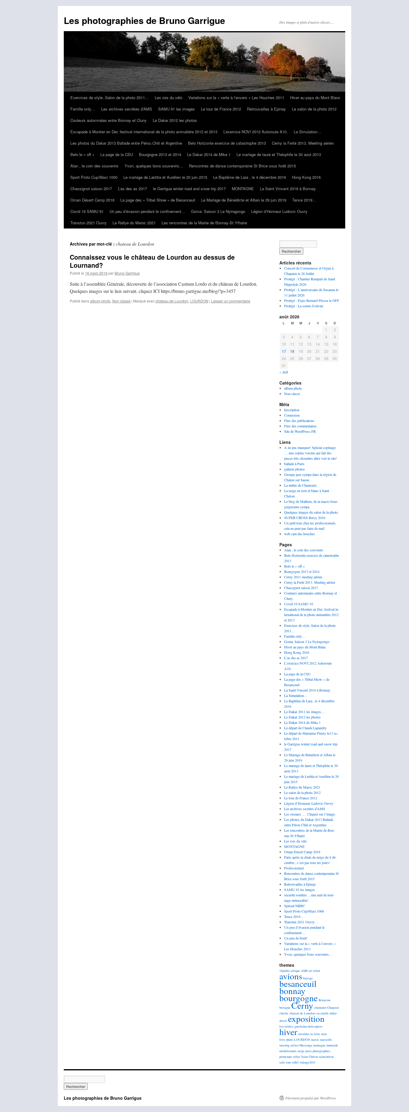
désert (283, 1021)
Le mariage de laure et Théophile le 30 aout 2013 (279, 154)
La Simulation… (307, 131)
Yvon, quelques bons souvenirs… (154, 166)
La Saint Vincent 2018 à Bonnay (288, 188)
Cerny (302, 1005)
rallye (296, 1056)
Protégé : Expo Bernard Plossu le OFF (311, 300)
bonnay (292, 990)
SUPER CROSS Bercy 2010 (304, 517)
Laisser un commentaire (230, 300)
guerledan (301, 1026)
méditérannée (288, 1051)
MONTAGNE (243, 188)
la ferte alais (318, 1034)
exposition (306, 1018)
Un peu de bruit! (295, 938)
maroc (315, 1039)
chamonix (320, 1007)
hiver (288, 1031)
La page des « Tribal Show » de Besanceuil (157, 200)
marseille (326, 1039)
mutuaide (332, 1045)
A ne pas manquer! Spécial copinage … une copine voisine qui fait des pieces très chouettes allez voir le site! (310, 453)
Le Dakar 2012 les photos (175, 120)
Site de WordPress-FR (300, 431)
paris (308, 1051)
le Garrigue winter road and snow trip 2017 (189, 188)
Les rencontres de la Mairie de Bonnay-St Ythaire (204, 223)
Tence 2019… (304, 200)
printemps (285, 1056)
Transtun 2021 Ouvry (88, 223)
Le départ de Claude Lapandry (305, 727)
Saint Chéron (309, 1056)
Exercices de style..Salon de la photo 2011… (109, 97)
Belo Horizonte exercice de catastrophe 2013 (227, 143)
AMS (304, 971)
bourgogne (298, 998)
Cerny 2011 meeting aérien (303, 576)
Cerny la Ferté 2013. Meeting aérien (303, 143)
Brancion (324, 1000)
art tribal (314, 971)
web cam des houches (299, 533)
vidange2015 (307, 1062)
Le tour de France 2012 (221, 109)
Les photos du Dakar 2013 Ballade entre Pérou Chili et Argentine (126, 143)
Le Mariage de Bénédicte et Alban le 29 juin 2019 (243, 200)
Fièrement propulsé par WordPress (310, 1098)
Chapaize (333, 1007)
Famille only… (82, 109)
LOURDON (199, 300)
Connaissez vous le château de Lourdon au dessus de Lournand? (152, 261)
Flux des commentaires (300, 425)
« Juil (283, 371)
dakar (333, 1013)
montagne (319, 1045)
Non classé (121, 300)
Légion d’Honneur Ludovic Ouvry (279, 211)
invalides (304, 1034)
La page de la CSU (116, 154)
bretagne (284, 1007)
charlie (283, 1013)
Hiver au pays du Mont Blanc (315, 97)
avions (290, 976)
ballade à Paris (294, 463)
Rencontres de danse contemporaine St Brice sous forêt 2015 (242, 166)
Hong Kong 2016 (306, 177)
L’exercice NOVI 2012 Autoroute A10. (255, 131)
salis (282, 1062)
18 (292, 351)
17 (284, 351)
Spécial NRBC (294, 905)
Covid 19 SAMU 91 (87, 211)
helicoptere (315, 1026)
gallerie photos (294, 469)
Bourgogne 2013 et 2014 (160, 154)
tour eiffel (292, 1062)
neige (301, 1051)
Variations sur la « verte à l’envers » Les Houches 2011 (236, 97)
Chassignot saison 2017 (91, 188)
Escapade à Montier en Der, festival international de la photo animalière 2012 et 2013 (143, 131)
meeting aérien (289, 1045)
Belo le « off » (82, 154)
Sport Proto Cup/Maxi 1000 (93, 177)
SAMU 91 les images (176, 109)
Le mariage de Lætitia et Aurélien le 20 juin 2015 (165, 177)
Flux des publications (299, 420)
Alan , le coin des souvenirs (94, 166)
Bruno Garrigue (127, 273)
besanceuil (297, 983)
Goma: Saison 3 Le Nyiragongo (218, 211)
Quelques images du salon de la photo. (311, 512)
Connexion (292, 415)
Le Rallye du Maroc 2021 (134, 223)
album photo (100, 300)
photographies (321, 1051)
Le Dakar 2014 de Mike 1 (209, 154)
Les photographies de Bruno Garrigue (144, 20)
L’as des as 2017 (132, 188)
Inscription (291, 409)
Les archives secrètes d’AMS (126, 109)
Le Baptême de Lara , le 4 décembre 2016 (249, 177)
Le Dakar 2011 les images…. (304, 711)
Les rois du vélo (168, 97)
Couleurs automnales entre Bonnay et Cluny (108, 120)
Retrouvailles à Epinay (266, 109)
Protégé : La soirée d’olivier (303, 305)
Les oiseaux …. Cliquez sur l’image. (310, 814)
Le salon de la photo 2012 (314, 109)
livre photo (286, 1039)
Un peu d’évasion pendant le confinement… (147, 211)
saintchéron (326, 1056)
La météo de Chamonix (300, 485)
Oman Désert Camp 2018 (92, 200)
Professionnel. (294, 868)
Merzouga (305, 1045)
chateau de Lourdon (171, 300)
